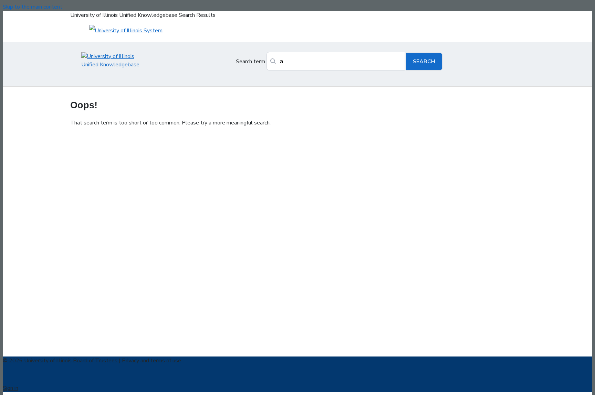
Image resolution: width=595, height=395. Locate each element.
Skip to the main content (32, 7)
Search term (250, 61)
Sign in (10, 388)
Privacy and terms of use (151, 360)
